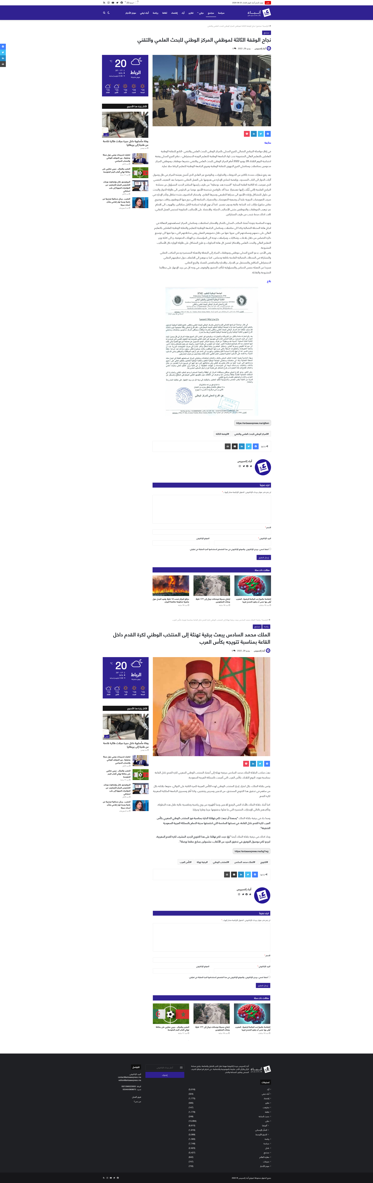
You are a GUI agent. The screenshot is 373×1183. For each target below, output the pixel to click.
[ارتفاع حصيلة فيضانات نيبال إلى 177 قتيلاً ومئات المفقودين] (211, 585)
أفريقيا (264, 1125)
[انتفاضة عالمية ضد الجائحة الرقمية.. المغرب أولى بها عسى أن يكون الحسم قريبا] (252, 585)
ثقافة (164, 12)
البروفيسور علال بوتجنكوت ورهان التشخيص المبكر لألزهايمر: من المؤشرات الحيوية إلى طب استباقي (116, 186)
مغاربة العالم (264, 1156)
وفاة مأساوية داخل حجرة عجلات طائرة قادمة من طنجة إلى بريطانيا (125, 142)
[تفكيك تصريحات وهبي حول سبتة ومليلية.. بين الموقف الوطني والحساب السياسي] (140, 158)
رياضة (155, 12)
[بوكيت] (247, 134)
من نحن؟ (137, 1101)
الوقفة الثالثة (222, 434)
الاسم (268, 527)
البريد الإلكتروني (264, 538)
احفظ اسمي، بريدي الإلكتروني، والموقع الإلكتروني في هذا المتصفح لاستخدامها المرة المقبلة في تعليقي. (229, 549)
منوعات (266, 1161)
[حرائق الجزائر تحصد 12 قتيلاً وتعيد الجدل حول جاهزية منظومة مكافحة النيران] (171, 585)
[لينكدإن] (254, 134)
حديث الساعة (264, 1116)
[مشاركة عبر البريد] (235, 446)
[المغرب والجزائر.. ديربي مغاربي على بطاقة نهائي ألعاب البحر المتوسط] (140, 172)
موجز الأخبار (130, 12)
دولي (201, 12)
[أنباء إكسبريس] (259, 12)
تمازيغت (266, 1107)
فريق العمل (136, 1097)
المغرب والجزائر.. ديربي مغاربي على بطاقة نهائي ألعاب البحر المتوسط (116, 170)
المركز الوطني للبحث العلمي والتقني (250, 434)
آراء (183, 12)
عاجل (267, 1147)
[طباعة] (228, 446)
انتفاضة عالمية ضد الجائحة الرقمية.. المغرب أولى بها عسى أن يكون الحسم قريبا (253, 600)
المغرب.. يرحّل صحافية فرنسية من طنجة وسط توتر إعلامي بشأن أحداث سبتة (116, 202)
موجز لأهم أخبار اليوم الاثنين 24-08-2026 (247, 2)
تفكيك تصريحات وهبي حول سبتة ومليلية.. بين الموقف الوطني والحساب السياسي (116, 158)
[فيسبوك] (268, 134)
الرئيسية (266, 26)
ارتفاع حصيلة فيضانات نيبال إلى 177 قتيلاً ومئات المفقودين (213, 600)
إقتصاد (174, 12)
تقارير (191, 12)
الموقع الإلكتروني (202, 538)
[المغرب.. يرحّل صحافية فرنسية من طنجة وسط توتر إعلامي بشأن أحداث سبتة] (140, 202)
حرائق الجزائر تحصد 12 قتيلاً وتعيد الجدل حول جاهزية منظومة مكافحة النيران (171, 600)
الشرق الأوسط (261, 1134)
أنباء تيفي (144, 12)
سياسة (221, 12)
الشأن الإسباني (261, 1129)
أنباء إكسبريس (260, 48)
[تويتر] (261, 134)
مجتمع (211, 12)
